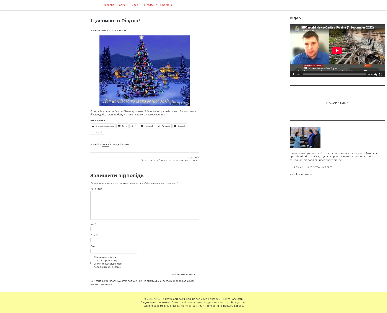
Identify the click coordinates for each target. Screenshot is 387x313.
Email (94, 235)
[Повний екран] (380, 74)
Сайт (93, 246)
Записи (122, 4)
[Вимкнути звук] (375, 74)
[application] (337, 50)
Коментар (96, 188)
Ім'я (93, 224)
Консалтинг (149, 4)
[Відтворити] (293, 74)
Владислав (120, 30)
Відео (134, 4)
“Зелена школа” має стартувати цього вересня (170, 159)
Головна (109, 4)
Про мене (166, 4)
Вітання (125, 144)
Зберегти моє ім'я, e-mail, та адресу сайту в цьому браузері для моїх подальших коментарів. (108, 262)
